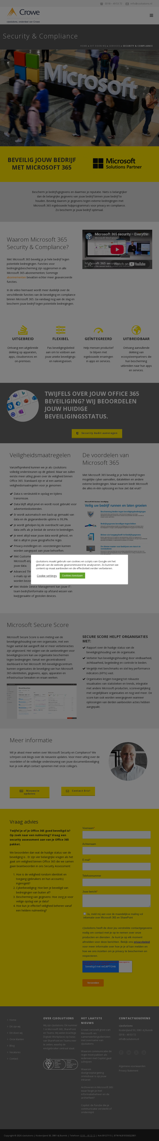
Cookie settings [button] (47, 575)
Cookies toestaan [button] (72, 575)
